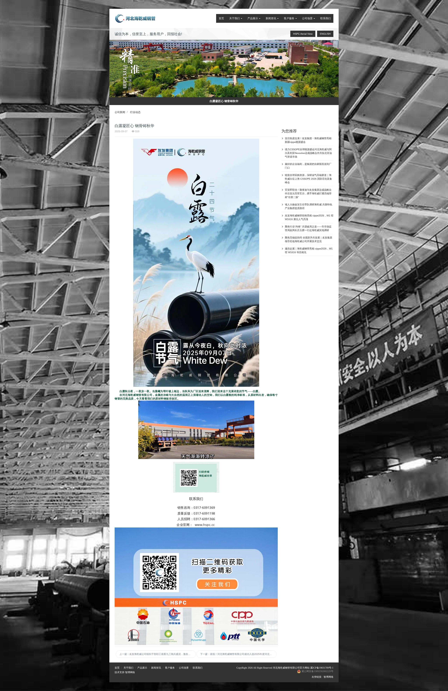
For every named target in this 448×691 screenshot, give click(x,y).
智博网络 (130, 672)
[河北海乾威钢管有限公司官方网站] (135, 18)
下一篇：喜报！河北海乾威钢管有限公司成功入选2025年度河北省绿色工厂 (238, 654)
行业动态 (135, 112)
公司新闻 (120, 112)
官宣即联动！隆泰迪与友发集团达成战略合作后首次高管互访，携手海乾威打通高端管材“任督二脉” (308, 193)
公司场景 (307, 18)
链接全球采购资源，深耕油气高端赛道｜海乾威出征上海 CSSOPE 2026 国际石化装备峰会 (308, 179)
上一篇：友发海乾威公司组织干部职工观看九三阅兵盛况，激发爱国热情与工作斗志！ (158, 654)
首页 (221, 18)
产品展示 (253, 18)
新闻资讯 (271, 18)
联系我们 (325, 18)
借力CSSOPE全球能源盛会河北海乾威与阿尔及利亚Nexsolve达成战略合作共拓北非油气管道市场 (308, 153)
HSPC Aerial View (303, 33)
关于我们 (234, 18)
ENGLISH (325, 33)
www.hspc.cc (205, 525)
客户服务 (289, 18)
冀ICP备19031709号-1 (321, 667)
